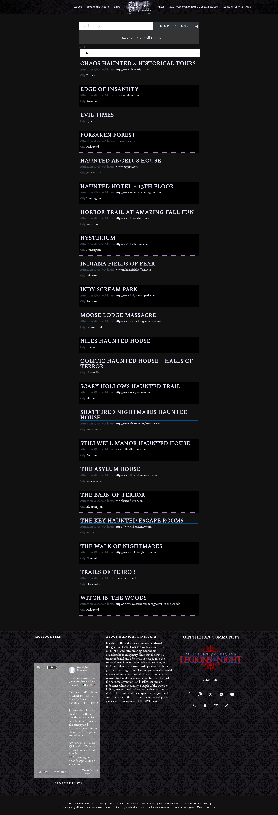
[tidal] (216, 706)
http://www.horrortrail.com (132, 218)
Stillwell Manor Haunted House (135, 443)
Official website (125, 141)
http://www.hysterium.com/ (132, 244)
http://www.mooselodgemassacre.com (139, 321)
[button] (52, 772)
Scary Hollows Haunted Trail (130, 386)
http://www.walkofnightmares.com (137, 552)
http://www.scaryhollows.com (134, 392)
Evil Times (97, 115)
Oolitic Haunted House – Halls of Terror (136, 364)
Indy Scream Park (109, 289)
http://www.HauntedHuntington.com (138, 192)
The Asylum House (110, 469)
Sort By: (83, 47)
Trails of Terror (108, 572)
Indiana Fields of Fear (117, 264)
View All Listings (150, 38)
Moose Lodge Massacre (118, 315)
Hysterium (97, 238)
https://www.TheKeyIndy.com (134, 527)
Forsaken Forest (108, 135)
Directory (127, 38)
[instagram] (199, 695)
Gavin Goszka (130, 647)
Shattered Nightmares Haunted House (134, 415)
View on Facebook (90, 770)
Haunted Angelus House (120, 161)
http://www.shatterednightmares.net (138, 424)
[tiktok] (226, 706)
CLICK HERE (210, 680)
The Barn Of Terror (112, 495)
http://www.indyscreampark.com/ (136, 295)
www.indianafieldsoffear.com (133, 270)
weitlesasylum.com (127, 95)
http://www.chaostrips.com (132, 69)
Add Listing (182, 38)
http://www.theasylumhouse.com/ (136, 475)
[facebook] (189, 695)
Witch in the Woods (113, 598)
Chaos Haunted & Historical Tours (138, 63)
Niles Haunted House (115, 341)
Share (87, 773)
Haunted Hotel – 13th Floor (127, 186)
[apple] (205, 706)
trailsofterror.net (126, 578)
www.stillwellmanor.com (131, 449)
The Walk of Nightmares (121, 546)
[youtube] (232, 696)
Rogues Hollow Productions (201, 807)
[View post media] (52, 667)
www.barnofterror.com (130, 501)
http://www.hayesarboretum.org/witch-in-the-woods (148, 604)
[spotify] (221, 695)
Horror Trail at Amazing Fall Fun (137, 212)
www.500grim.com (127, 167)
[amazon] (194, 706)
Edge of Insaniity (109, 89)
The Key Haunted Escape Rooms (132, 521)
